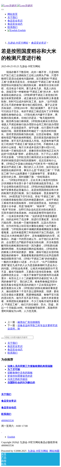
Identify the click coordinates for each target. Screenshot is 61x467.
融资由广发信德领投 (29, 322)
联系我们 (13, 352)
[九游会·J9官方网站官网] (30, 5)
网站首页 (13, 14)
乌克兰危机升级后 (18, 379)
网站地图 (54, 451)
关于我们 (13, 343)
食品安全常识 (38, 42)
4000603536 (7, 420)
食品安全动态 (15, 349)
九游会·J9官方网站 (18, 42)
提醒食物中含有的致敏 (20, 372)
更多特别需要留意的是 (20, 376)
